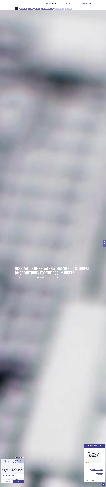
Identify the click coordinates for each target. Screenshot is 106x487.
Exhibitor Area (59, 8)
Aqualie (37, 8)
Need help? (68, 8)
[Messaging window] (94, 463)
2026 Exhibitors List (47, 8)
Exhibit (31, 8)
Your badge (23, 8)
